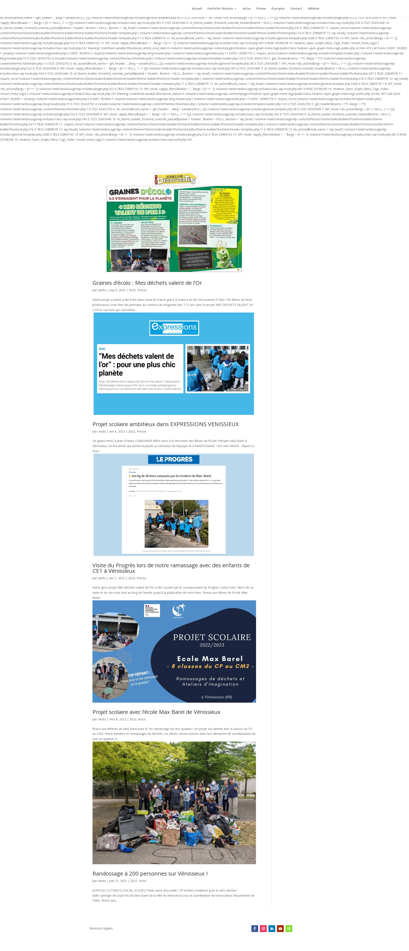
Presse (261, 8)
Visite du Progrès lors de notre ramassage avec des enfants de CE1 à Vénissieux (171, 568)
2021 (133, 881)
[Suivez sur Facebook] (254, 928)
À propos (278, 8)
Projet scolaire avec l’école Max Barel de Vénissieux (156, 712)
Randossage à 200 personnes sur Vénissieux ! (150, 873)
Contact (296, 8)
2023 (132, 290)
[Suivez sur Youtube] (280, 928)
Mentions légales (101, 928)
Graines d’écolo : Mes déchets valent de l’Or (147, 283)
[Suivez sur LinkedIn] (271, 928)
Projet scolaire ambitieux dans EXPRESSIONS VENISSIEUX (165, 424)
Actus (247, 8)
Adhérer (314, 8)
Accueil (197, 8)
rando (102, 290)
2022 (133, 719)
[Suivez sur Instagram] (263, 928)
